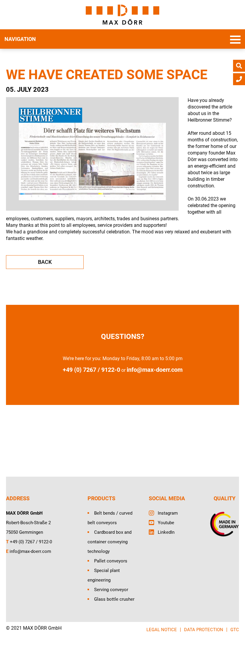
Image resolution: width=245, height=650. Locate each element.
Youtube (166, 522)
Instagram (168, 513)
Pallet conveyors (110, 561)
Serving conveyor (111, 589)
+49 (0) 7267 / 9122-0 (31, 542)
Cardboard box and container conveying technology (109, 542)
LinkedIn (166, 532)
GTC (234, 629)
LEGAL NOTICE (161, 629)
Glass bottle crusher (114, 599)
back (45, 262)
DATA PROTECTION (203, 629)
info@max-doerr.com (155, 369)
